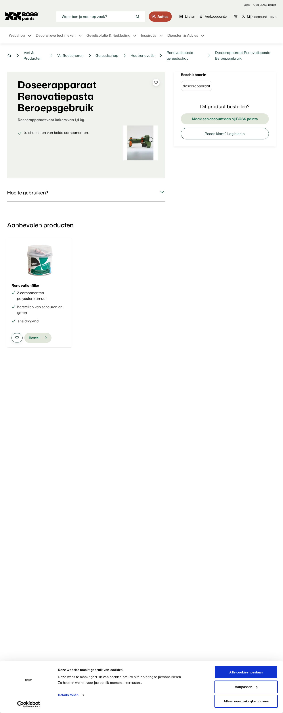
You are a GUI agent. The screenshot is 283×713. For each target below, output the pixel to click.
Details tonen (68, 695)
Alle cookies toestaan (246, 672)
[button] (86, 193)
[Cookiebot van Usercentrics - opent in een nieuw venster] (28, 704)
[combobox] (100, 16)
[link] (247, 5)
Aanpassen (243, 687)
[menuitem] (20, 38)
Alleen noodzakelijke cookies (246, 701)
